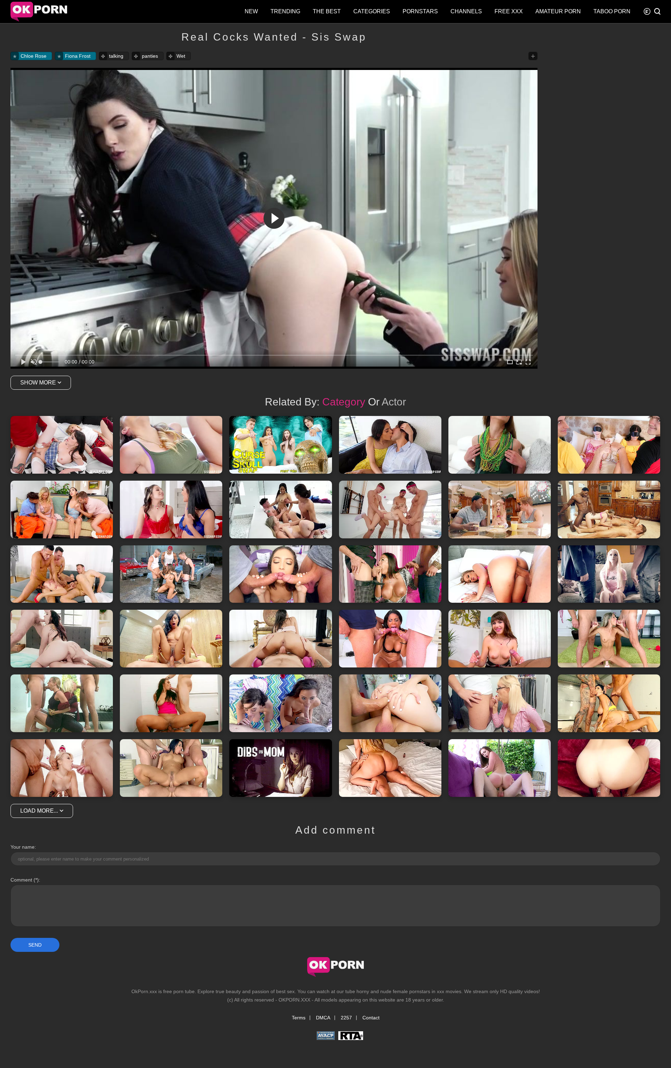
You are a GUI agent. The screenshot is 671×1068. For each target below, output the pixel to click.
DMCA (323, 1017)
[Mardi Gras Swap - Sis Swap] (499, 445)
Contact (371, 1017)
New (251, 11)
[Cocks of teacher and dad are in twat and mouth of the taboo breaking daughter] (609, 574)
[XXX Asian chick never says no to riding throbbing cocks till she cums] (171, 638)
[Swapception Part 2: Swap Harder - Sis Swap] (61, 445)
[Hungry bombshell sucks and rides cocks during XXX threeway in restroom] (171, 703)
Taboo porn (611, 11)
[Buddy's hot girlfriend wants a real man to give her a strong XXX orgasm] (609, 768)
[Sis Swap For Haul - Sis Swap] (280, 509)
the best (327, 11)
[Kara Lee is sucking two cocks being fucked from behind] (609, 509)
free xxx (509, 11)
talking (116, 56)
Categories (371, 11)
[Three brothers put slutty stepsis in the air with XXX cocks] (390, 509)
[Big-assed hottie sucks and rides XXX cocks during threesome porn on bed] (61, 638)
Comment (21, 880)
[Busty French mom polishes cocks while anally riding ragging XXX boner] (171, 768)
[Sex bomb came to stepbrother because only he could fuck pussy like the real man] (390, 768)
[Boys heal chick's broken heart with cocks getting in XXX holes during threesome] (390, 703)
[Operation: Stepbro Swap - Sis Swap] (171, 445)
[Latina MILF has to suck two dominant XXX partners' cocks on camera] (390, 638)
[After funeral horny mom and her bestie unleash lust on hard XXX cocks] (61, 703)
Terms (298, 1017)
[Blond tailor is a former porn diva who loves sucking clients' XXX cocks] (499, 703)
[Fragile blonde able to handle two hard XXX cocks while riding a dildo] (609, 638)
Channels (466, 11)
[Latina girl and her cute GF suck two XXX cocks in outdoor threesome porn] (280, 703)
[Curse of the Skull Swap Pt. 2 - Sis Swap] (280, 445)
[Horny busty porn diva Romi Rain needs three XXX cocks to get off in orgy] (609, 703)
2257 (346, 1017)
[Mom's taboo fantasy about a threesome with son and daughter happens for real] (280, 768)
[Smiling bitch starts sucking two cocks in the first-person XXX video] (499, 638)
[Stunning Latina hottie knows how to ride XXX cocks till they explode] (280, 638)
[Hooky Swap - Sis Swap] (609, 445)
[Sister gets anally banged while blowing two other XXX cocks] (61, 574)
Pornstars (420, 11)
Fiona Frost (78, 56)
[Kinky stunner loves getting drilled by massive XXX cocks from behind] (499, 574)
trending (285, 11)
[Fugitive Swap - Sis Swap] (61, 509)
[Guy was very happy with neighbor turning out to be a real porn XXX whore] (499, 768)
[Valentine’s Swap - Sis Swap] (171, 509)
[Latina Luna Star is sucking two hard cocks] (390, 574)
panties (150, 56)
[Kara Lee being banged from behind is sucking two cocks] (499, 509)
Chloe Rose (33, 56)
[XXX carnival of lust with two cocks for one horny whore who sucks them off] (280, 574)
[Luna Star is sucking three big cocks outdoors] (171, 574)
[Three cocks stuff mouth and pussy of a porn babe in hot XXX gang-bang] (61, 768)
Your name (22, 847)
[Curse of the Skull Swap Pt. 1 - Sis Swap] (390, 445)
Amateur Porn (558, 11)
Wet (180, 56)
